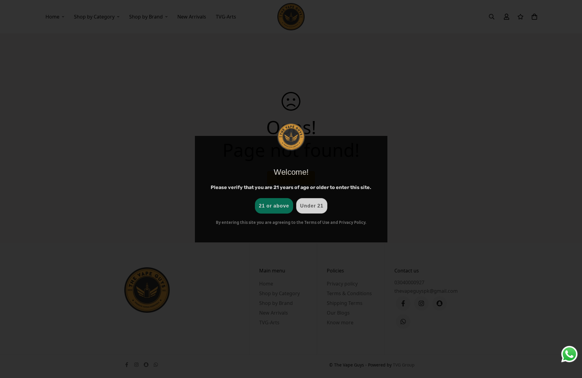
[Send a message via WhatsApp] (569, 354)
